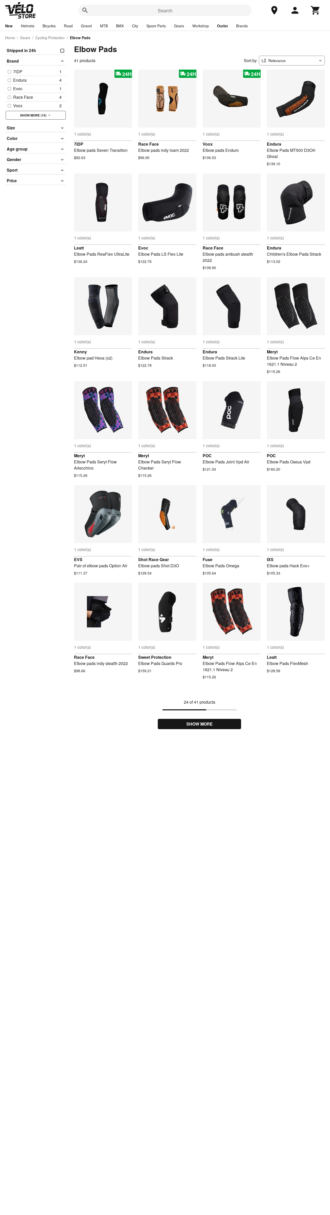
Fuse (207, 559)
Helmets (27, 25)
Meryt (272, 352)
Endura (274, 144)
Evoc (143, 248)
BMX (120, 25)
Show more (199, 724)
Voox (208, 144)
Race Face (148, 144)
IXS (270, 559)
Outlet (222, 25)
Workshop (200, 25)
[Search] (85, 10)
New (9, 25)
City (135, 25)
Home (10, 37)
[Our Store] (274, 10)
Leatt (79, 248)
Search (165, 10)
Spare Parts (156, 25)
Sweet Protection (154, 657)
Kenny (80, 352)
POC (207, 456)
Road (68, 25)
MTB (104, 25)
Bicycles (49, 25)
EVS (78, 559)
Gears (179, 25)
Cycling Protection (50, 37)
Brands (242, 25)
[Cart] (315, 10)
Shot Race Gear (153, 559)
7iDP (78, 144)
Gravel (86, 25)
